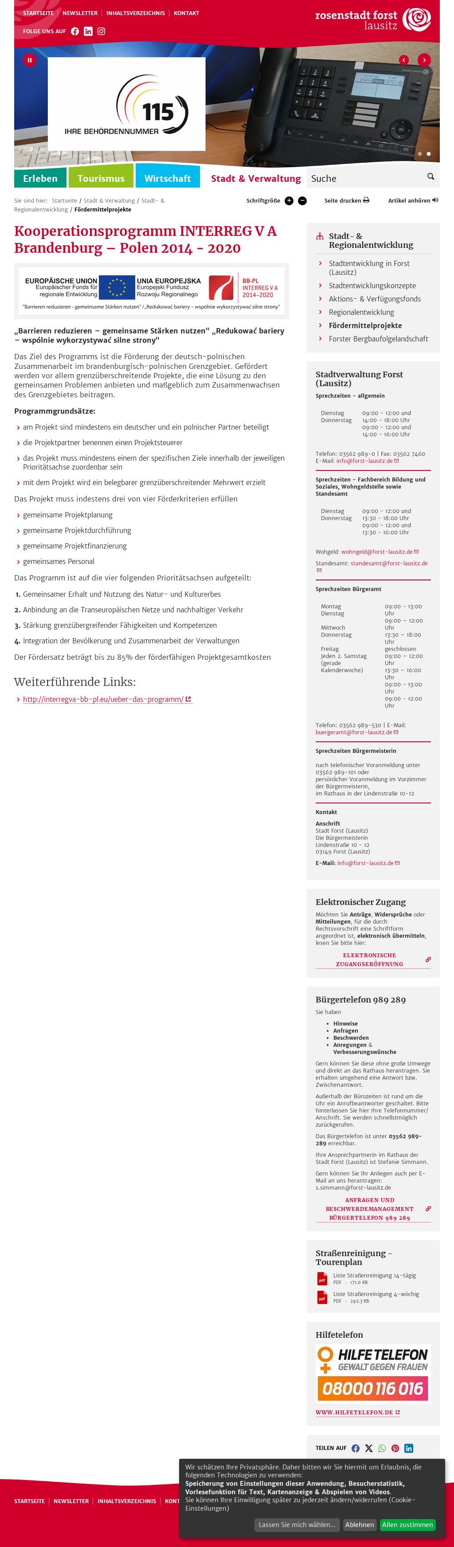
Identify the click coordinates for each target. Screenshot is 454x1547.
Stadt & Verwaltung (109, 200)
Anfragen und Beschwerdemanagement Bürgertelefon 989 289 (370, 1209)
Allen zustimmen (407, 1525)
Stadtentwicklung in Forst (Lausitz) (369, 268)
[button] (355, 1448)
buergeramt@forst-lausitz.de (354, 732)
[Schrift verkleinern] (302, 200)
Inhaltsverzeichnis (135, 13)
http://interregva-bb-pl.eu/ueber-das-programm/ (103, 699)
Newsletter (80, 13)
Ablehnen (359, 1525)
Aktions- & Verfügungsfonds (375, 299)
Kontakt (186, 13)
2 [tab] (428, 154)
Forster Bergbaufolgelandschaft (378, 339)
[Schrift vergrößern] (289, 200)
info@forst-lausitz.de (365, 461)
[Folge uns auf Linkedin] (88, 31)
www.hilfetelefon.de (354, 1412)
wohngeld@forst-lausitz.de (377, 551)
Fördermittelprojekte (102, 209)
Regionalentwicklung (361, 312)
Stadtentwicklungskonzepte (372, 286)
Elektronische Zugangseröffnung (369, 959)
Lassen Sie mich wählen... (297, 1525)
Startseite (38, 13)
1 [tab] (419, 154)
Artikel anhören (409, 200)
